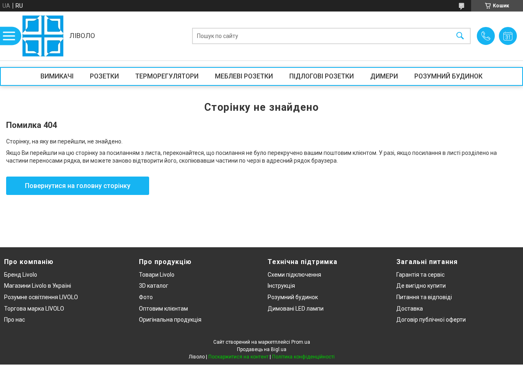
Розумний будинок (293, 297)
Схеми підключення (294, 274)
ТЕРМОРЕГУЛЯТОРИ (167, 76)
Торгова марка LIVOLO (34, 308)
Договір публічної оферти (431, 319)
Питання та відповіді (424, 297)
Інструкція (281, 285)
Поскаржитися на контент (238, 357)
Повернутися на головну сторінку (77, 186)
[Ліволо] (42, 36)
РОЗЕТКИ (104, 76)
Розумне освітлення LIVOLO (41, 297)
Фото (146, 297)
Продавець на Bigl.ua (261, 349)
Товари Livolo (156, 274)
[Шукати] (460, 36)
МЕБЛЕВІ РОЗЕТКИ (244, 76)
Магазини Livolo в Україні (37, 285)
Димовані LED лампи (296, 308)
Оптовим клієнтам (163, 308)
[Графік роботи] (508, 36)
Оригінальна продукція (170, 319)
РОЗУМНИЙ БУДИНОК (448, 76)
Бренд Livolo (20, 274)
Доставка (409, 308)
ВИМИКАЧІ (57, 76)
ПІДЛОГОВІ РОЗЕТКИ (321, 76)
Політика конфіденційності (303, 357)
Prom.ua (300, 342)
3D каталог (153, 285)
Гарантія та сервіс (420, 274)
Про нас (14, 319)
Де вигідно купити (421, 285)
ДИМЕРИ (384, 76)
